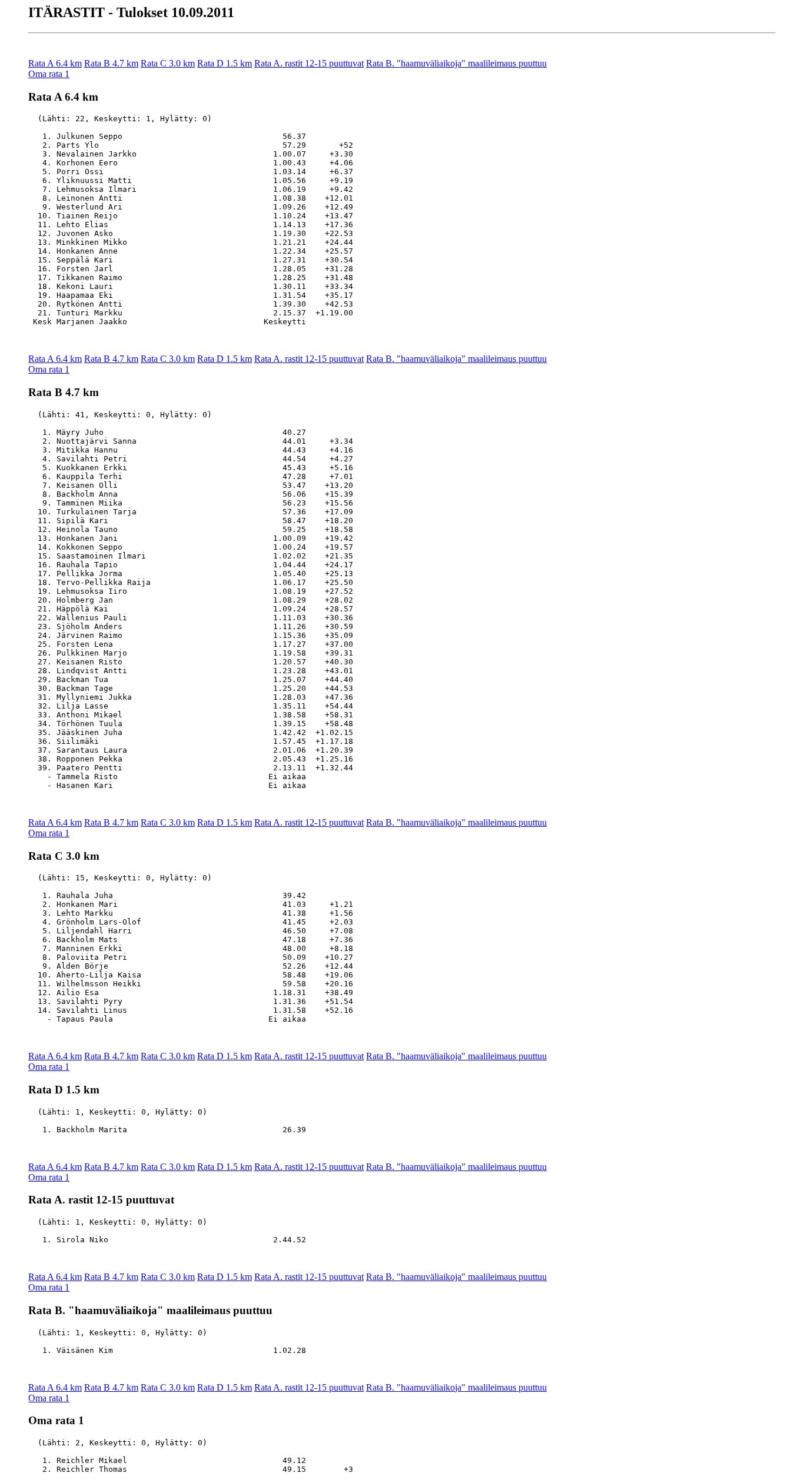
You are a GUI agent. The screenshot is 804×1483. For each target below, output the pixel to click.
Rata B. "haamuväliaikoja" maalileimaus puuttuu (456, 63)
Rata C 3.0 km (168, 63)
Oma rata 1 (48, 74)
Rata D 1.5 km (224, 63)
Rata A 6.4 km (55, 63)
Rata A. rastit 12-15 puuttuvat (309, 63)
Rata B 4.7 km (111, 63)
